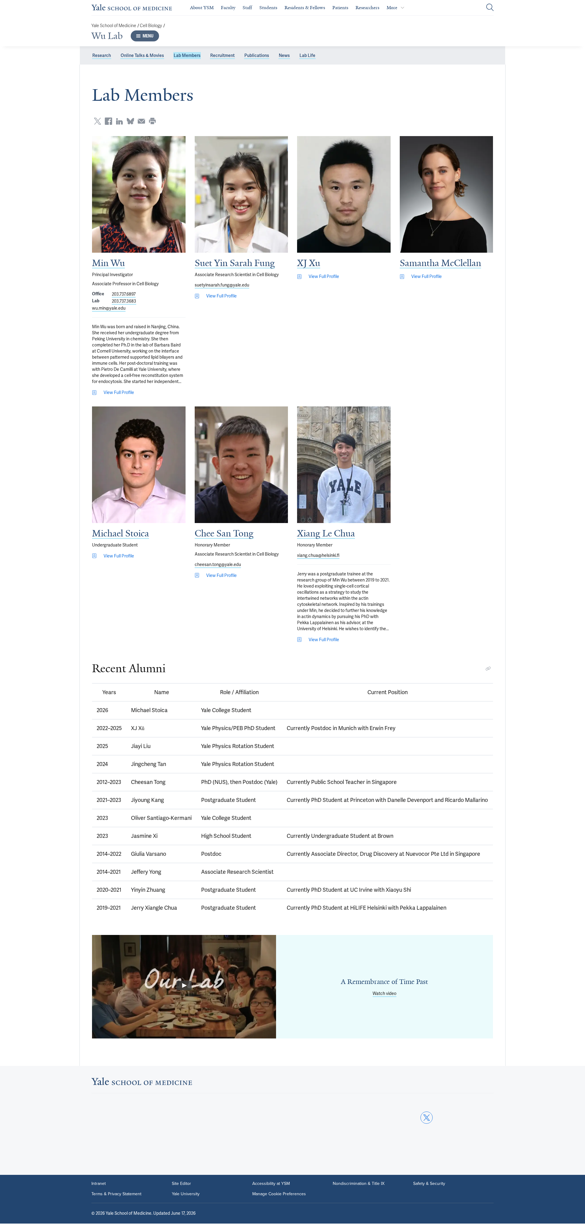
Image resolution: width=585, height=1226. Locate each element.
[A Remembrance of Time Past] (184, 986)
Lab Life (307, 55)
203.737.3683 (124, 301)
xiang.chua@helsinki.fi (318, 555)
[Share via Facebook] (108, 121)
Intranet (98, 1183)
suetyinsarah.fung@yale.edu (222, 285)
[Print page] (152, 121)
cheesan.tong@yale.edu (218, 564)
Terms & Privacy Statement (116, 1194)
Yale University (186, 1194)
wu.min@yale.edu (109, 308)
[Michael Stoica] (139, 464)
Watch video (384, 993)
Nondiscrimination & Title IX (359, 1183)
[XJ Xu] (344, 194)
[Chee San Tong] (241, 464)
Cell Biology (151, 25)
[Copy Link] (488, 668)
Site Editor (181, 1183)
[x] (426, 1118)
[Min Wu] (139, 194)
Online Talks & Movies (142, 55)
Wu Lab (107, 35)
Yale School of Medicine (113, 25)
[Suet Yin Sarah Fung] (241, 194)
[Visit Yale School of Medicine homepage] (141, 1083)
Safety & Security (429, 1183)
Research (101, 55)
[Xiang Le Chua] (344, 464)
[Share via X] (97, 121)
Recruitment (222, 55)
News (284, 55)
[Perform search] (490, 8)
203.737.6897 (124, 294)
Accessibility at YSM (271, 1183)
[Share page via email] (141, 121)
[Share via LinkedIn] (119, 121)
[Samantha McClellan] (446, 194)
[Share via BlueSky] (130, 121)
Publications (256, 55)
